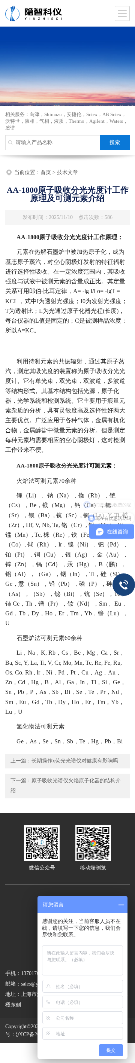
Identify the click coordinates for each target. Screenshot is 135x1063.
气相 (44, 121)
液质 (59, 121)
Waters (116, 121)
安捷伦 (74, 114)
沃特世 (12, 121)
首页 (45, 172)
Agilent (97, 121)
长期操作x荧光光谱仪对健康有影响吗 (75, 761)
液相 (29, 121)
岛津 (34, 114)
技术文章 (67, 172)
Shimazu (53, 114)
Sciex (92, 114)
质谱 (10, 128)
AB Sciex (112, 114)
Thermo (76, 121)
